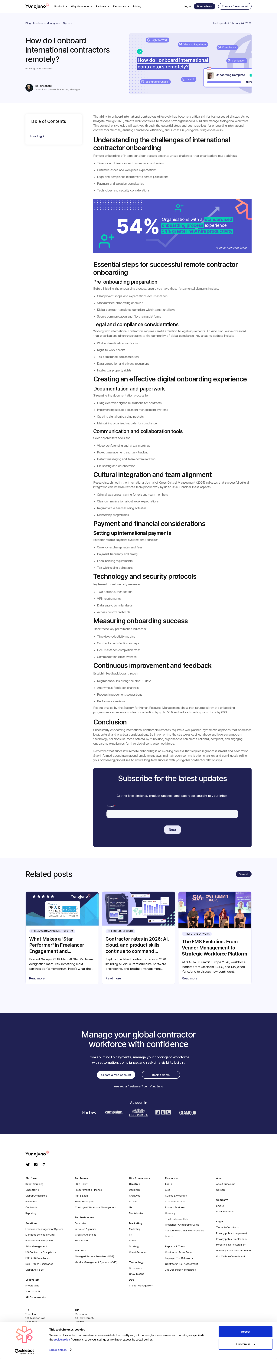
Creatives (134, 1195)
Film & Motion (136, 1213)
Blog (28, 23)
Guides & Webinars (176, 1195)
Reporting (31, 1213)
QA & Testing (136, 1273)
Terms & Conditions (227, 1227)
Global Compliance (36, 1195)
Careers (220, 1189)
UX (130, 1207)
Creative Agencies (85, 1234)
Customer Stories (175, 1201)
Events (220, 1205)
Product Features (175, 1207)
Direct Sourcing (34, 1183)
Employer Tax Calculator (179, 1257)
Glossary (170, 1213)
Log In (187, 6)
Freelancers (82, 1240)
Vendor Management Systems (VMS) (96, 1262)
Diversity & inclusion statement (234, 1250)
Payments (31, 1201)
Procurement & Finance (88, 1189)
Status (169, 1236)
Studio (132, 1201)
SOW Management (36, 1246)
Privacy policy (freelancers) (231, 1238)
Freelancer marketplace (39, 1240)
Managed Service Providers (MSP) (94, 1256)
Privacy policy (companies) (231, 1233)
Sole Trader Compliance (39, 1263)
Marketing (135, 1228)
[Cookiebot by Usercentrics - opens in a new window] (24, 1351)
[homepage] (41, 1154)
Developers (135, 1267)
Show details (58, 1349)
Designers (135, 1189)
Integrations (32, 1285)
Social (132, 1240)
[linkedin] (43, 1165)
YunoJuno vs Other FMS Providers (184, 1230)
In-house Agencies (86, 1228)
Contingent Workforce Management (95, 1207)
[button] (60, 6)
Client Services (137, 1252)
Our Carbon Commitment (230, 1256)
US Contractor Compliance (41, 1252)
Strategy (134, 1246)
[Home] (37, 6)
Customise (243, 1344)
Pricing (137, 6)
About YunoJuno (225, 1183)
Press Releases (224, 1211)
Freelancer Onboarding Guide (182, 1224)
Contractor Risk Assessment (181, 1263)
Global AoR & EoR (35, 1269)
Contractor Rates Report (179, 1252)
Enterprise (80, 1223)
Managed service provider (40, 1234)
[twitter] (27, 1165)
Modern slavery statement (231, 1244)
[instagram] (35, 1165)
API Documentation (36, 1297)
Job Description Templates (180, 1269)
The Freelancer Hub (176, 1218)
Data (132, 1279)
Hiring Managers (84, 1201)
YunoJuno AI (32, 1291)
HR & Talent (81, 1183)
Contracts (31, 1207)
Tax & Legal (81, 1195)
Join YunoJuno (153, 1086)
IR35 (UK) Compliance (37, 1257)
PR (130, 1234)
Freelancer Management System (52, 23)
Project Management (141, 1285)
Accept (245, 1331)
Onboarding (32, 1189)
